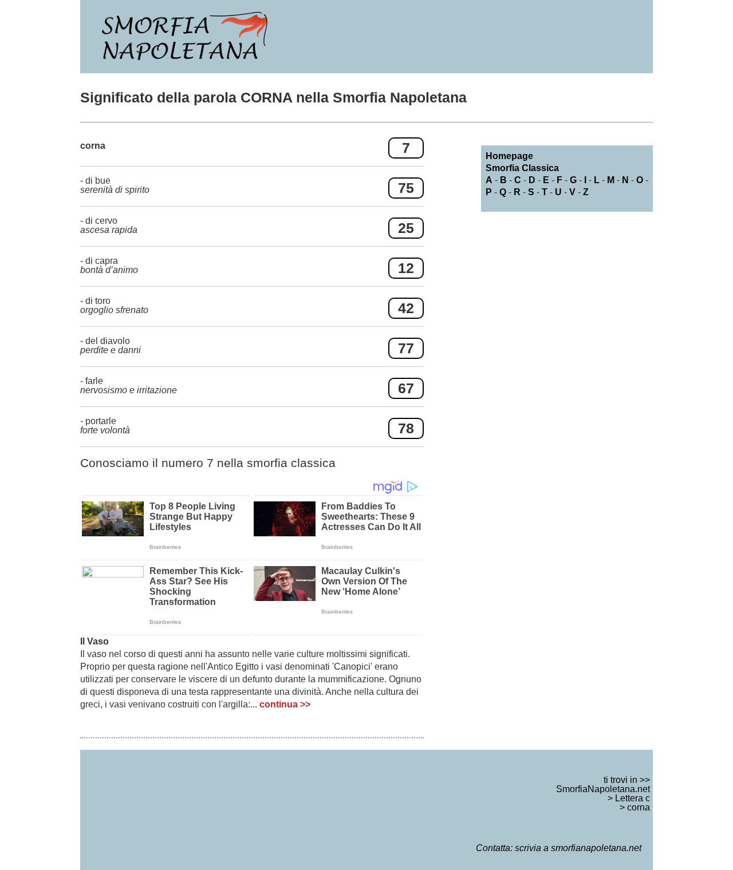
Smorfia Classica (522, 168)
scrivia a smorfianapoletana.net (578, 848)
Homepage (509, 156)
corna (638, 807)
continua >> (284, 704)
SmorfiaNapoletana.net (603, 789)
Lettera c (632, 798)
